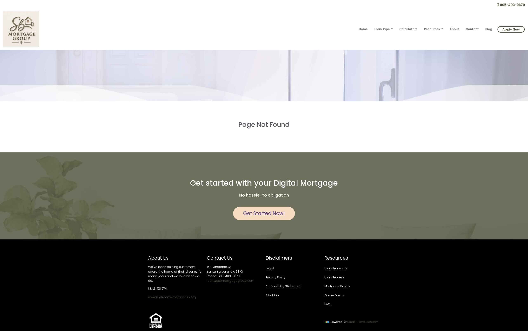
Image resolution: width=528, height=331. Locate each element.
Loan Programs (335, 268)
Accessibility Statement (284, 286)
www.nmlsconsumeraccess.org (172, 297)
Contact (472, 29)
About (454, 29)
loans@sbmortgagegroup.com (230, 280)
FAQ (327, 304)
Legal (270, 268)
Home (363, 29)
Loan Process (334, 277)
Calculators (408, 29)
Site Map (272, 295)
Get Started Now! (264, 213)
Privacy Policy (275, 277)
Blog (488, 29)
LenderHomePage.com (362, 322)
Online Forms (334, 295)
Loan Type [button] (382, 29)
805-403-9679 (512, 4)
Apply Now (511, 29)
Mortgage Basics (337, 286)
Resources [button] (432, 29)
